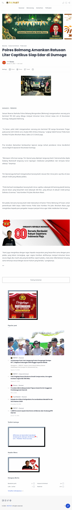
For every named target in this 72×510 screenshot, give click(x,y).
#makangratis (17, 437)
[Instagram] (5, 500)
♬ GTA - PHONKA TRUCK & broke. (25, 437)
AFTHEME (34, 506)
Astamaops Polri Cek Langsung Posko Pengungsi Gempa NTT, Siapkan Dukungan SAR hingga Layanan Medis (31, 361)
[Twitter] (8, 500)
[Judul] (36, 245)
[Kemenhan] (39, 8)
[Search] (66, 3)
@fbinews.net (17, 435)
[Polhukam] (48, 8)
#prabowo (32, 435)
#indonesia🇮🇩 (32, 437)
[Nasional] (21, 8)
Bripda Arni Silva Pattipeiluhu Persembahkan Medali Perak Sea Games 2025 (31, 400)
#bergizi (24, 437)
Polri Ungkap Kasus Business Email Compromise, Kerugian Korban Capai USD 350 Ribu (31, 378)
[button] (63, 3)
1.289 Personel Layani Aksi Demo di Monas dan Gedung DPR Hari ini (32, 412)
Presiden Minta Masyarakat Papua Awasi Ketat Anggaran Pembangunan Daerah (31, 389)
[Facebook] (3, 500)
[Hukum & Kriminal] (24, 374)
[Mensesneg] (30, 8)
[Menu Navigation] (3, 3)
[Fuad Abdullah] (17, 397)
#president (25, 435)
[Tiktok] (10, 500)
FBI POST (9, 506)
